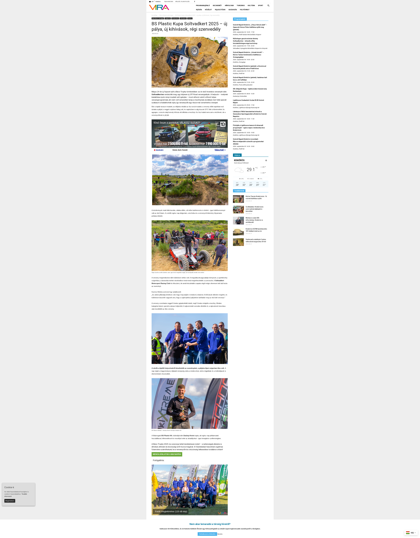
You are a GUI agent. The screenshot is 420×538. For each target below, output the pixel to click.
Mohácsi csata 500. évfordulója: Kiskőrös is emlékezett (254, 220)
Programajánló (203, 5)
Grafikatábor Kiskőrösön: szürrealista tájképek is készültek (255, 209)
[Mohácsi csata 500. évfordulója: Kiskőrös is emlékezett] (238, 220)
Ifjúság (199, 10)
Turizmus (241, 5)
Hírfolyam (229, 5)
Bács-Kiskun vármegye (157, 18)
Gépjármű (167, 18)
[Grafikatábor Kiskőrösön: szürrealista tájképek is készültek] (238, 209)
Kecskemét (217, 5)
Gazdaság (232, 10)
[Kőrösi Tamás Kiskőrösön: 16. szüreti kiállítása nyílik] (238, 199)
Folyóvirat (244, 10)
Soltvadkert (183, 18)
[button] (268, 5)
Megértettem (9, 501)
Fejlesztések (220, 10)
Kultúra (251, 5)
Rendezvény (175, 18)
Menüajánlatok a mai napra (167, 454)
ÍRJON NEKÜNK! (168, 1)
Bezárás (220, 534)
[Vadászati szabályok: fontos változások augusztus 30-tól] (238, 242)
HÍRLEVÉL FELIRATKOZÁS (182, 1)
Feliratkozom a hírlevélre (207, 534)
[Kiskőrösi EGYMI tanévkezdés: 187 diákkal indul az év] (238, 231)
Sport (260, 5)
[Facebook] (194, 1)
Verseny (190, 18)
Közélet (208, 10)
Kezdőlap (154, 15)
